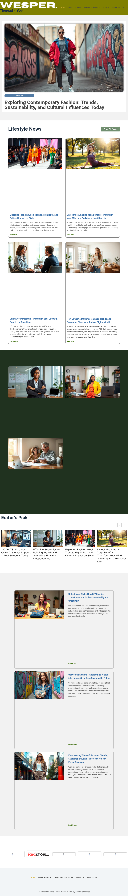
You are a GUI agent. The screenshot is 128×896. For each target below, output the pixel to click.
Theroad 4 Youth (13, 10)
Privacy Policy (44, 877)
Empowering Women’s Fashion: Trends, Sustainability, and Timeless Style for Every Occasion (88, 758)
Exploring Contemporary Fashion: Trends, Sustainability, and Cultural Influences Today (54, 104)
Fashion (106, 7)
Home (63, 7)
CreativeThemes (83, 891)
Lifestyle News (74, 7)
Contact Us (92, 877)
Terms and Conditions (63, 877)
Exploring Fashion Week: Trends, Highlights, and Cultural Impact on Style (79, 552)
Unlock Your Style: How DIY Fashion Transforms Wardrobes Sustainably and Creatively (88, 597)
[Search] (127, 8)
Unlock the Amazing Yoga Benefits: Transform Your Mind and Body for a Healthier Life (111, 555)
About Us (116, 7)
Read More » (14, 235)
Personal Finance (92, 7)
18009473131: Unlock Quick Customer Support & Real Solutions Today (15, 552)
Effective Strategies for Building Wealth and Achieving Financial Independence (46, 554)
